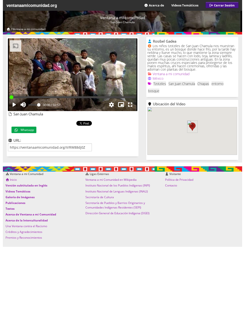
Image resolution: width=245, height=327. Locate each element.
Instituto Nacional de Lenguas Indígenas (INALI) (116, 191)
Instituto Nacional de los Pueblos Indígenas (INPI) (117, 185)
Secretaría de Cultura (99, 197)
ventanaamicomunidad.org (31, 5)
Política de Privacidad (179, 180)
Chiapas (203, 83)
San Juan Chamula (181, 83)
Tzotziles (159, 83)
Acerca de (156, 5)
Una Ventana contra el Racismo (26, 226)
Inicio (13, 180)
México (158, 78)
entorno (217, 83)
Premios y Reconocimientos (24, 238)
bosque (153, 91)
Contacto (171, 185)
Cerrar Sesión (224, 5)
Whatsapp (26, 130)
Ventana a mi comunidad (28, 29)
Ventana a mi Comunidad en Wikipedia (111, 180)
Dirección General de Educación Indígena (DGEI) (117, 213)
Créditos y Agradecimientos (24, 232)
